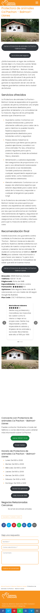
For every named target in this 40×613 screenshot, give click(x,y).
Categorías (21, 606)
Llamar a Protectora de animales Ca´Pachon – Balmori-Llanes (20, 47)
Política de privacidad (9, 606)
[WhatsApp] (19, 525)
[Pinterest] (14, 525)
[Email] (34, 525)
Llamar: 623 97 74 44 (20, 438)
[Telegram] (29, 525)
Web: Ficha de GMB (20, 495)
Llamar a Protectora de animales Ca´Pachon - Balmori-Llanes (20, 269)
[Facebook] (3, 525)
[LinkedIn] (24, 525)
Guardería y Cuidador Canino (12, 517)
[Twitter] (9, 525)
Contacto (31, 604)
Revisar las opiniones (20, 489)
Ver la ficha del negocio (20, 55)
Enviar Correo (20, 445)
